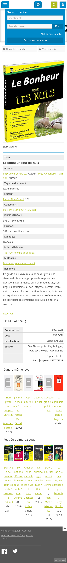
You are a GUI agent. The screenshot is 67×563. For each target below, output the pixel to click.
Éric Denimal (18, 495)
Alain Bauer (38, 491)
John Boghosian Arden (28, 500)
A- (56, 560)
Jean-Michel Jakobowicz (48, 504)
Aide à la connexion (35, 40)
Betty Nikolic (59, 504)
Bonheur (8, 263)
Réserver (8, 313)
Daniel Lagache (59, 417)
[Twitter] (15, 551)
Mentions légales (10, 530)
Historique (38, 4)
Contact (26, 530)
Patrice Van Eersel (18, 419)
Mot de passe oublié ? (52, 34)
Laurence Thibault (8, 498)
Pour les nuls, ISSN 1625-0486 (20, 210)
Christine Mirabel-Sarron (8, 421)
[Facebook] (4, 551)
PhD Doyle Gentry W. (15, 173)
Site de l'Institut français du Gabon (17, 537)
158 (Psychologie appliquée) (19, 252)
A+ (63, 560)
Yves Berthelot (49, 485)
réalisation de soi (25, 263)
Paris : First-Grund (13, 199)
